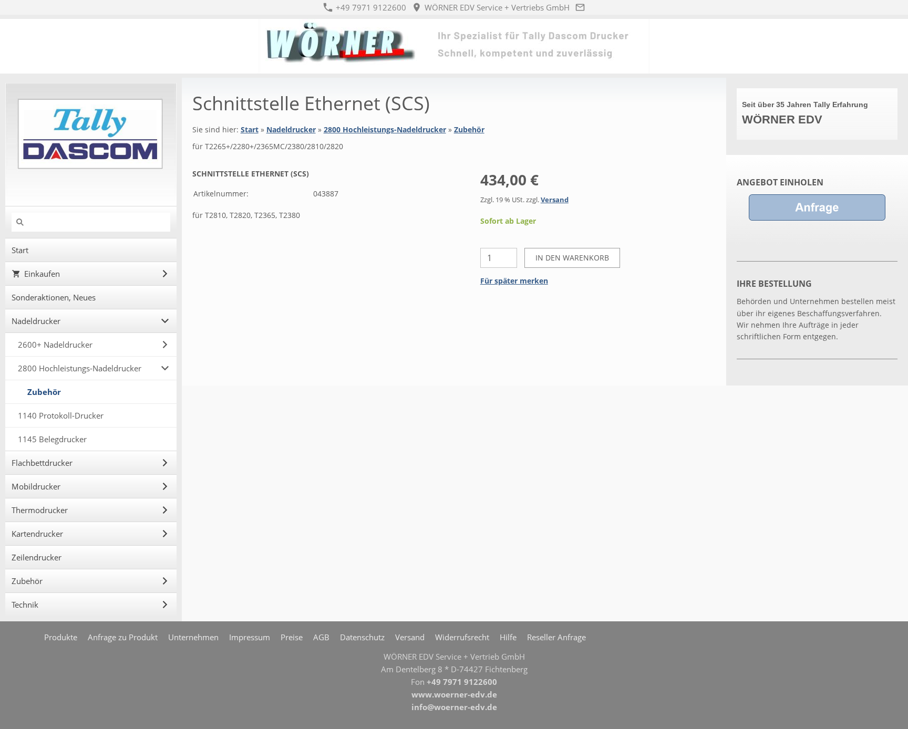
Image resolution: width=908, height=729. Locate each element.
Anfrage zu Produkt (123, 637)
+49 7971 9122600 (370, 7)
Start (250, 129)
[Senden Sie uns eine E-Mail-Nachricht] (580, 7)
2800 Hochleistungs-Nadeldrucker (385, 129)
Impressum (249, 637)
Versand (555, 199)
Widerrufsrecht (462, 637)
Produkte (60, 637)
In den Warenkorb (572, 258)
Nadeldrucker (291, 129)
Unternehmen (193, 637)
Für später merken (514, 281)
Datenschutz (362, 637)
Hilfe (508, 637)
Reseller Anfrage (556, 637)
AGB (321, 637)
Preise (292, 637)
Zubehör (469, 129)
